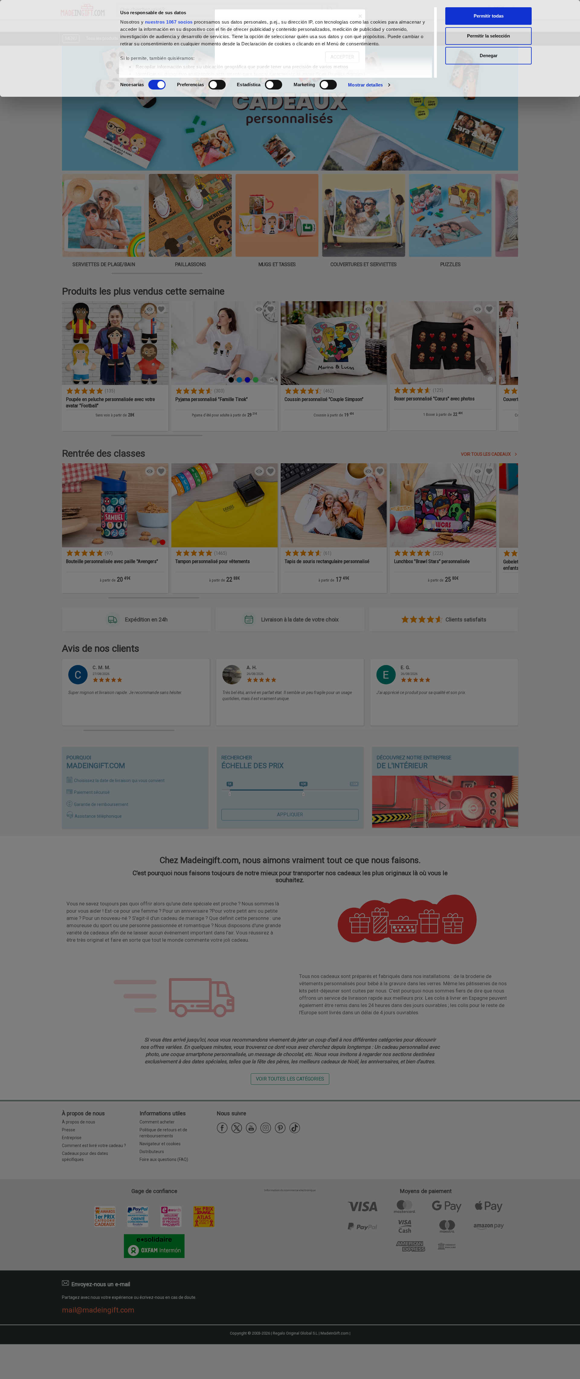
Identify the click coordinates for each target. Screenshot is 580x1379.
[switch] (217, 85)
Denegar (489, 55)
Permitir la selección (488, 35)
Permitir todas (489, 15)
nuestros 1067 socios (169, 21)
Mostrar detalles (365, 84)
